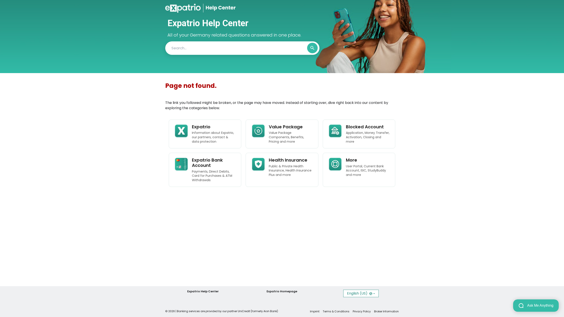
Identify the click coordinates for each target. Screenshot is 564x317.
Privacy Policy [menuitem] (362, 311)
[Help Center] (216, 8)
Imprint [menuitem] (314, 311)
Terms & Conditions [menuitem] (336, 311)
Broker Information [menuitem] (386, 311)
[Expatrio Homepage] (184, 8)
